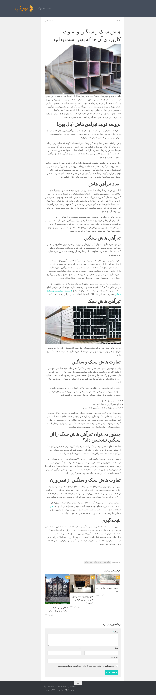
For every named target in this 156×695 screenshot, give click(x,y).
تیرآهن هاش (106, 562)
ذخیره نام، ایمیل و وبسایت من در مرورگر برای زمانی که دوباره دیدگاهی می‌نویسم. (86, 666)
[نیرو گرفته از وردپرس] (66, 690)
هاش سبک (97, 562)
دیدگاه (115, 632)
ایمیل (115, 648)
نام (79, 648)
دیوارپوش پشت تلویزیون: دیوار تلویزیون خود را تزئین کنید (82, 599)
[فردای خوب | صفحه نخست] (19, 8)
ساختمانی (49, 20)
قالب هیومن (50, 690)
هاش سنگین (88, 562)
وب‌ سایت (114, 657)
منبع (51, 506)
